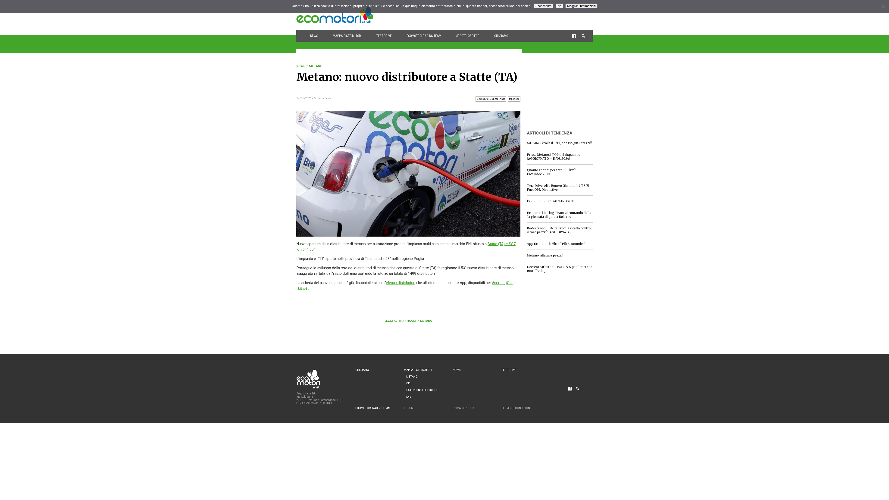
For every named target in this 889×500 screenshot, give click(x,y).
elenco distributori (400, 283)
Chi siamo (501, 36)
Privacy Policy (463, 408)
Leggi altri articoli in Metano (408, 320)
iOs (509, 283)
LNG (408, 396)
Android (498, 283)
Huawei (302, 288)
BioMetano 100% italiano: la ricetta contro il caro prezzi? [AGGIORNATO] (559, 230)
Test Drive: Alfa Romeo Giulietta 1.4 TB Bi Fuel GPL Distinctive (558, 188)
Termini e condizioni (516, 408)
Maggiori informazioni (581, 6)
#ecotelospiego (467, 36)
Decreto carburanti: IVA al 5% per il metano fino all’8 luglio (559, 269)
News (314, 36)
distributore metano (491, 99)
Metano (315, 66)
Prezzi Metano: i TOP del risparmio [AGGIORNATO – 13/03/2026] (553, 157)
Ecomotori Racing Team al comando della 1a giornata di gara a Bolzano (559, 215)
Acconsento (543, 6)
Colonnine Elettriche (422, 390)
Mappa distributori (347, 36)
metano (514, 99)
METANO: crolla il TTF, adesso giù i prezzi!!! (559, 143)
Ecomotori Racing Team (424, 36)
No (559, 6)
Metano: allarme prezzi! (545, 255)
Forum (408, 408)
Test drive (384, 36)
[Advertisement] (508, 15)
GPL (408, 383)
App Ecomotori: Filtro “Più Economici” (556, 244)
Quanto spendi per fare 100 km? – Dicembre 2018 (553, 172)
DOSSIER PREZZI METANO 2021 (551, 201)
